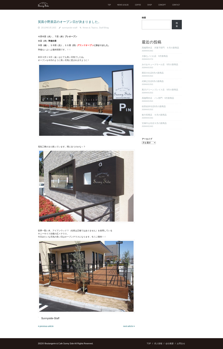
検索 (144, 18)
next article (128, 326)
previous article (46, 326)
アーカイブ (147, 139)
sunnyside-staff (69, 28)
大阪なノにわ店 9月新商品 (155, 56)
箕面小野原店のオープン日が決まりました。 (69, 21)
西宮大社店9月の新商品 (153, 73)
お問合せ (181, 343)
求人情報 (158, 343)
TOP (109, 4)
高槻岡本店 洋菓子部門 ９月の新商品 (160, 48)
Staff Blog (104, 28)
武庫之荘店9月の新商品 (153, 81)
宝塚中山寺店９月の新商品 (154, 123)
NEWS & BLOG (123, 4)
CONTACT (176, 4)
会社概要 (169, 343)
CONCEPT (162, 4)
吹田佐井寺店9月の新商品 (154, 106)
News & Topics (90, 28)
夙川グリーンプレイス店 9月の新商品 (160, 90)
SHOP (149, 4)
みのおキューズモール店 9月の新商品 (160, 64)
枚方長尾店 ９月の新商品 (154, 115)
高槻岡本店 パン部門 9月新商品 (158, 98)
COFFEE (138, 4)
